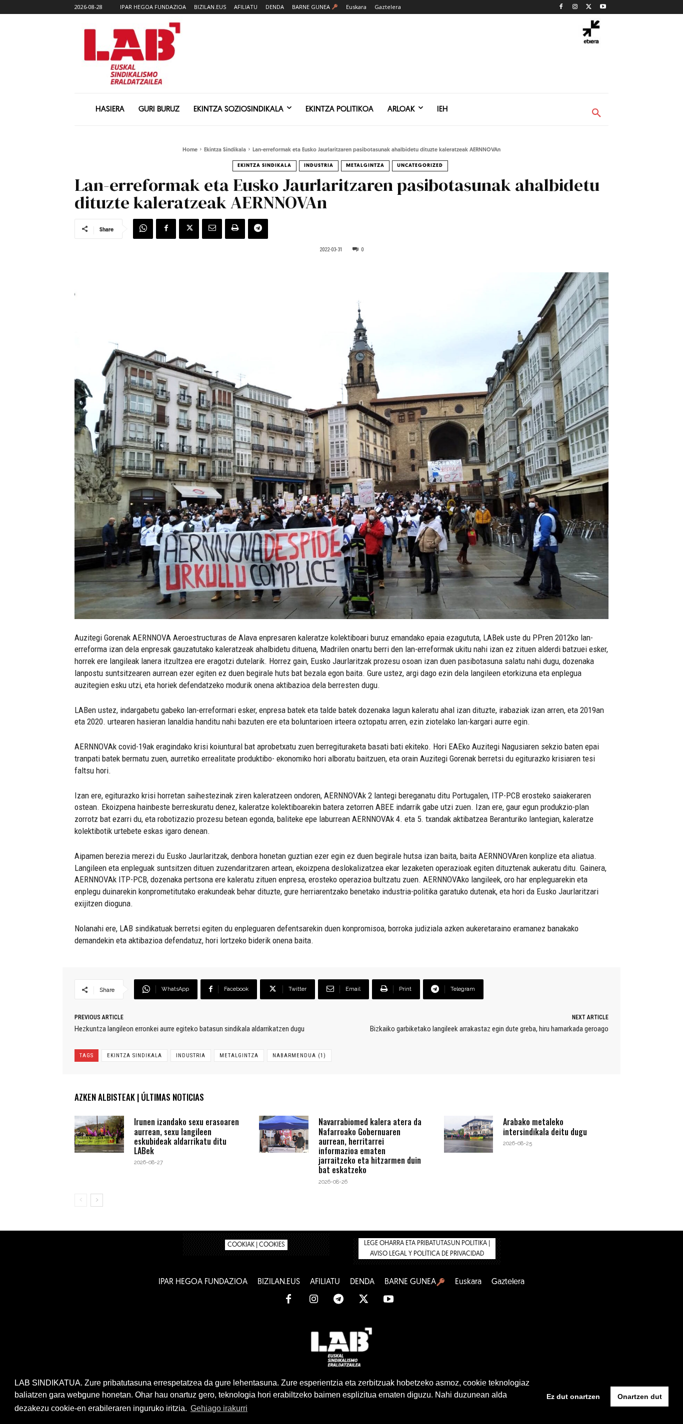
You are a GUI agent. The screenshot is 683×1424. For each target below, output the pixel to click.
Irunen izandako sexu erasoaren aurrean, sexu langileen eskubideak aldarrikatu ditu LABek (186, 1136)
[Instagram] (575, 7)
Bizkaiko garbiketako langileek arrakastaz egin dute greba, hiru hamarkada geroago (489, 1028)
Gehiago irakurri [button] (219, 1408)
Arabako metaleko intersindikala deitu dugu (545, 1126)
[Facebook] (561, 7)
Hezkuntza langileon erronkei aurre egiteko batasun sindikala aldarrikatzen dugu (189, 1028)
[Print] (235, 229)
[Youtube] (602, 7)
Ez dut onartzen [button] (573, 1397)
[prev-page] (80, 1200)
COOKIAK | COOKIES (256, 1245)
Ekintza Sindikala (225, 150)
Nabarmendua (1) (299, 1055)
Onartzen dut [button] (640, 1397)
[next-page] (96, 1200)
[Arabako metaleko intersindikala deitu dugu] (469, 1134)
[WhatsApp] (143, 229)
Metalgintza (365, 165)
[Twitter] (588, 7)
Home (190, 150)
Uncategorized (420, 165)
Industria (319, 165)
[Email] (212, 229)
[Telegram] (258, 229)
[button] (596, 113)
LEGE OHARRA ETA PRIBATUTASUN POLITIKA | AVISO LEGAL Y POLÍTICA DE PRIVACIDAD (427, 1248)
